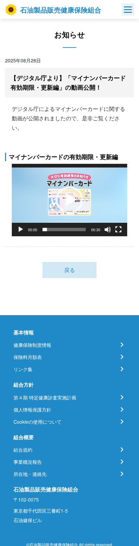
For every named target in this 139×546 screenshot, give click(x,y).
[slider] (64, 229)
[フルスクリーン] (118, 229)
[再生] (20, 229)
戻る (69, 270)
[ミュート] (107, 229)
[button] (69, 199)
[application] (69, 200)
